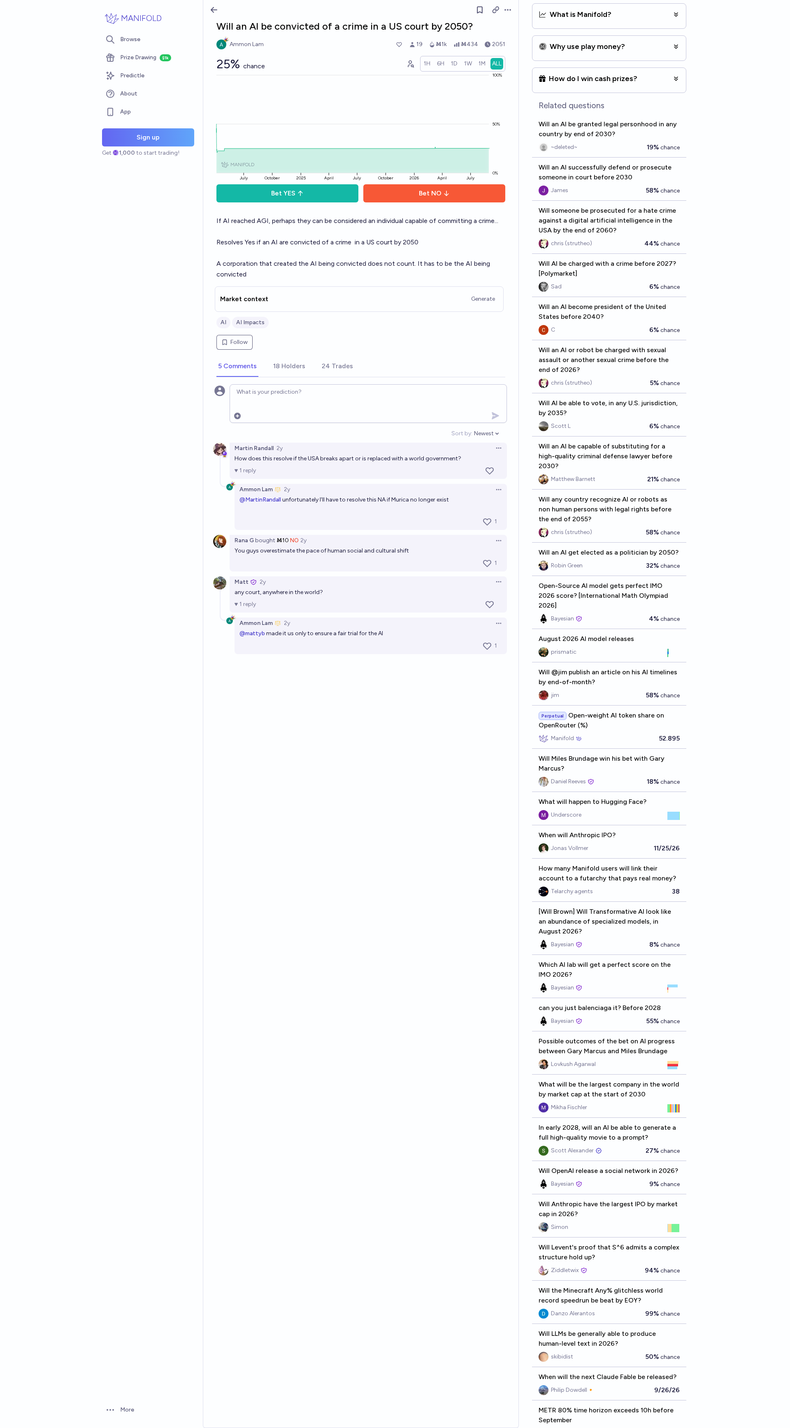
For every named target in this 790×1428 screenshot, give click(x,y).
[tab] (237, 366)
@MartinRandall (260, 499)
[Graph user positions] (410, 63)
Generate (483, 298)
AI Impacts (250, 322)
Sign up (148, 137)
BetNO (430, 193)
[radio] (427, 64)
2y (279, 448)
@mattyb (252, 633)
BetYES (283, 193)
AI (223, 322)
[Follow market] (480, 9)
